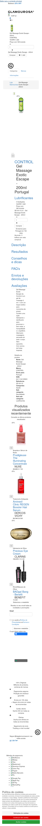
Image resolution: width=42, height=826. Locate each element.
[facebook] (15, 740)
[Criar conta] (10, 18)
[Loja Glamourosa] (21, 12)
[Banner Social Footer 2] (21, 660)
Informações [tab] (14, 75)
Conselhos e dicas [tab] (19, 260)
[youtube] (10, 740)
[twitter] (17, 740)
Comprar (12, 55)
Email (12, 611)
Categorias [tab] (13, 71)
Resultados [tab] (19, 251)
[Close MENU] (36, 60)
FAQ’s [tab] (15, 268)
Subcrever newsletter (21, 628)
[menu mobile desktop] (31, 8)
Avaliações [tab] (19, 285)
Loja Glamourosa (14, 83)
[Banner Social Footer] (21, 633)
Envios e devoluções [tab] (19, 277)
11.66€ (22, 55)
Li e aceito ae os (20, 622)
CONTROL (24, 161)
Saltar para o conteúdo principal (11, 1)
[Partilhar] (12, 153)
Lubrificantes (24, 197)
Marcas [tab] (23, 71)
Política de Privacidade (19, 621)
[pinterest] (14, 740)
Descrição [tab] (18, 244)
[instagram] (12, 740)
